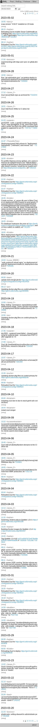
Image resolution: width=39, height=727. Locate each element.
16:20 (3, 588)
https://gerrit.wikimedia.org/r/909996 (14, 291)
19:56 (3, 75)
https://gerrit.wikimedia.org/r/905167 (18, 530)
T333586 (24, 555)
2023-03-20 (7, 708)
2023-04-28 (7, 71)
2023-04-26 (7, 102)
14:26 (3, 620)
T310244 (33, 95)
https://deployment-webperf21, (14, 168)
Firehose (26, 1)
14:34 (3, 607)
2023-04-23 (7, 154)
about (34, 725)
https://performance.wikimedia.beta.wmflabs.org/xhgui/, (19, 224)
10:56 (3, 315)
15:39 (3, 373)
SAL (5, 1)
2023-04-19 (7, 298)
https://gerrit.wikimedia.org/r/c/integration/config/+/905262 (19, 495)
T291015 (32, 168)
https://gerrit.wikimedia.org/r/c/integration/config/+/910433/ (19, 280)
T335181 (10, 266)
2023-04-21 (7, 256)
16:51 (3, 106)
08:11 (3, 547)
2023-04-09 (7, 417)
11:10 (3, 517)
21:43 (3, 712)
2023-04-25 (7, 116)
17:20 (3, 59)
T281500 (19, 362)
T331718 (28, 471)
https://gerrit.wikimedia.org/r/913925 (21, 46)
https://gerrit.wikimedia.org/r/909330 (19, 36)
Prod (12, 1)
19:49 (3, 442)
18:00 (3, 232)
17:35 (3, 331)
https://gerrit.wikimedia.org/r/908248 (14, 377)
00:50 (3, 649)
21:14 (3, 682)
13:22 (3, 422)
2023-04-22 (7, 175)
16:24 (3, 579)
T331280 (30, 540)
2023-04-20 (7, 273)
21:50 (3, 179)
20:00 (3, 398)
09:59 (3, 277)
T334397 (29, 346)
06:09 (3, 639)
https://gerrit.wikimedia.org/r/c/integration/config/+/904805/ (19, 601)
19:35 (3, 198)
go (19, 9)
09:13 (3, 287)
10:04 (3, 260)
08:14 (3, 42)
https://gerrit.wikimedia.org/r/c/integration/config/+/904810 (19, 592)
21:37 (3, 141)
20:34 (3, 694)
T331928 (5, 716)
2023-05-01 (7, 55)
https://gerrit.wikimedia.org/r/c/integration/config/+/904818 (19, 582)
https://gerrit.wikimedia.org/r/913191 (19, 47)
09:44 (3, 477)
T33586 (24, 568)
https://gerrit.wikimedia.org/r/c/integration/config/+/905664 (19, 480)
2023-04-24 (7, 137)
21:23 (3, 120)
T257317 (28, 128)
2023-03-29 (7, 635)
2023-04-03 (7, 504)
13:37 (3, 358)
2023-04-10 (7, 394)
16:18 (3, 598)
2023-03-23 (7, 660)
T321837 (13, 37)
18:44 (3, 408)
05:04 (3, 492)
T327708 (14, 615)
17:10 (3, 92)
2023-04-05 (7, 454)
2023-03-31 (7, 575)
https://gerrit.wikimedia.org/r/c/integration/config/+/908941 (19, 182)
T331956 (9, 216)
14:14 (3, 508)
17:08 (3, 342)
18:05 (3, 221)
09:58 (3, 383)
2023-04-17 (7, 354)
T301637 (26, 227)
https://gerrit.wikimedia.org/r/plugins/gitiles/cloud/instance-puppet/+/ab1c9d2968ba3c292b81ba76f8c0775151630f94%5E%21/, (19, 245)
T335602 (23, 81)
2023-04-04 (7, 488)
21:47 (3, 189)
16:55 (3, 22)
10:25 (3, 527)
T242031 (16, 700)
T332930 (22, 540)
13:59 (3, 302)
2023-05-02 (7, 18)
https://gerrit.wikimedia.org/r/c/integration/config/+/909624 (19, 192)
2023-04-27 (7, 88)
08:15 (3, 29)
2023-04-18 (7, 327)
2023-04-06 (7, 438)
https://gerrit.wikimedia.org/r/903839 (19, 642)
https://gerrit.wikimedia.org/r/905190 (19, 520)
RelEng (18, 1)
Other (34, 1)
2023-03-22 (7, 678)
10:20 (3, 536)
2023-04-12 (7, 369)
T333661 (18, 462)
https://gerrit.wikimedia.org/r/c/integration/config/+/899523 (19, 386)
